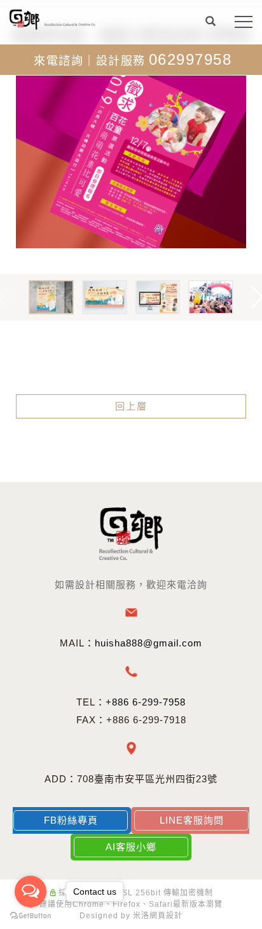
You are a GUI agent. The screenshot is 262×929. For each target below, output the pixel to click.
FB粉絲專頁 (71, 820)
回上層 (131, 406)
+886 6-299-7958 (146, 702)
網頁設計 (166, 915)
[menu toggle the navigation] (243, 22)
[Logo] (52, 19)
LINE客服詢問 (192, 820)
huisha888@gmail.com (148, 643)
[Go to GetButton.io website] (30, 916)
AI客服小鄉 (131, 846)
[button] (210, 23)
